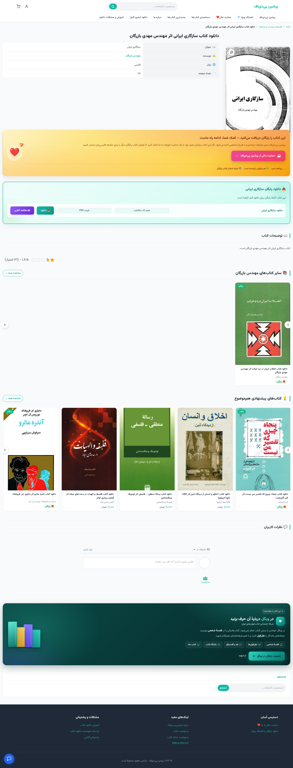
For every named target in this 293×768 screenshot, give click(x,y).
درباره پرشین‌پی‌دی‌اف (178, 725)
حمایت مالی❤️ (223, 17)
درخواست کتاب (181, 731)
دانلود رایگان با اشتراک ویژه (265, 731)
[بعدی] (4, 324)
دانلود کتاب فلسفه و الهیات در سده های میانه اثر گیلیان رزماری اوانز (252, 496)
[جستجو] (113, 6)
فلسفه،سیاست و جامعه (270, 27)
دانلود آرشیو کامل (138, 17)
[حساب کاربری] (26, 6)
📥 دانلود (45, 210)
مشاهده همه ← (13, 273)
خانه (288, 27)
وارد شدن (88, 550)
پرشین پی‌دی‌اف (266, 6)
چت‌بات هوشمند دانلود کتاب (84, 731)
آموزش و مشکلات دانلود (111, 17)
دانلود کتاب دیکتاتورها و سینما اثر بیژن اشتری (80, 494)
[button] (231, 52)
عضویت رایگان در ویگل (269, 656)
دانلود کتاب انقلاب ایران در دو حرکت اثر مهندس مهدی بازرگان (264, 370)
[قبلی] (288, 324)
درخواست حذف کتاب (178, 737)
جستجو (223, 688)
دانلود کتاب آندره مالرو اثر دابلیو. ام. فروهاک (196, 494)
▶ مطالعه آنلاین (22, 210)
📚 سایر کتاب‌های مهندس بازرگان (261, 273)
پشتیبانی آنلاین (91, 737)
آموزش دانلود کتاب (89, 725)
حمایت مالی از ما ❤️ (267, 725)
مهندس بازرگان (133, 56)
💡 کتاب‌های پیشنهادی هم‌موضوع (261, 399)
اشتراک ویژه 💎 (245, 17)
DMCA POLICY (180, 743)
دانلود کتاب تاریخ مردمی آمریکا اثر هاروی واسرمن (136, 494)
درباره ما (157, 17)
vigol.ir (242, 656)
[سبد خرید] (18, 6)
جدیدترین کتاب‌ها (176, 17)
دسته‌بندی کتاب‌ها (201, 17)
